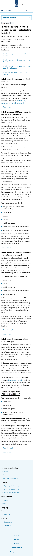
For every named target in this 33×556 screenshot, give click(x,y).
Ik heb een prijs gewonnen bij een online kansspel (16, 73)
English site (6, 514)
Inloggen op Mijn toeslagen (11, 489)
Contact (5, 471)
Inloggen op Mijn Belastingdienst (12, 486)
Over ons (5, 475)
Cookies (16, 539)
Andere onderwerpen (9, 17)
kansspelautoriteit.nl (15, 380)
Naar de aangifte (8, 330)
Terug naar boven (15, 552)
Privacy (16, 535)
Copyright (17, 543)
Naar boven (7, 107)
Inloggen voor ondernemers (11, 492)
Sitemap (5, 500)
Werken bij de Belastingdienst (11, 478)
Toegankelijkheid (16, 547)
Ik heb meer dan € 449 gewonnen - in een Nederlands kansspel (17, 61)
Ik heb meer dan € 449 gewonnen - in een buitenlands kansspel (17, 67)
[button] (7, 23)
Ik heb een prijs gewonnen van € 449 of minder (16, 55)
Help (4, 503)
